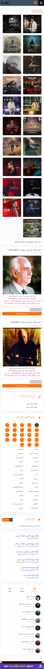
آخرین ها (34, 591)
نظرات (10, 591)
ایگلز (21, 495)
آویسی (35, 500)
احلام (20, 462)
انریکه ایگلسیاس (17, 487)
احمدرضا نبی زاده (17, 504)
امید (35, 462)
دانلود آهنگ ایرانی (32, 403)
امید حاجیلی (33, 453)
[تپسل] (1, 662)
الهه (36, 487)
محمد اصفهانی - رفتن (28, 611)
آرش (20, 483)
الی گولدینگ (18, 466)
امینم (20, 508)
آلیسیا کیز (34, 508)
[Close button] (43, 662)
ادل (36, 495)
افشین (35, 458)
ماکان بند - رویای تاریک (27, 641)
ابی (21, 470)
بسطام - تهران (30, 596)
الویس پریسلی (18, 474)
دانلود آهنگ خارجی (31, 407)
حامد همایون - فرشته (28, 649)
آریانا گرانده (19, 491)
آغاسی (35, 504)
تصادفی (22, 591)
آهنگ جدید (37, 301)
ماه (7, 520)
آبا (36, 474)
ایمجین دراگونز (33, 491)
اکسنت (20, 453)
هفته (11, 520)
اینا (36, 449)
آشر (21, 479)
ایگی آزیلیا (34, 470)
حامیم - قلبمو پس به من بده (26, 634)
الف (37, 425)
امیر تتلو (34, 466)
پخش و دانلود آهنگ (22, 313)
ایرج (21, 500)
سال (4, 520)
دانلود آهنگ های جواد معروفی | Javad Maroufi (24, 250)
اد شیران (34, 483)
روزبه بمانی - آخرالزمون (28, 619)
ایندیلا (35, 479)
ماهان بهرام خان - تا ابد (27, 626)
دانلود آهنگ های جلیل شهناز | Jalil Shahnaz (25, 322)
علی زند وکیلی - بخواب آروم (26, 604)
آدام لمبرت (19, 458)
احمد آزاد (19, 449)
